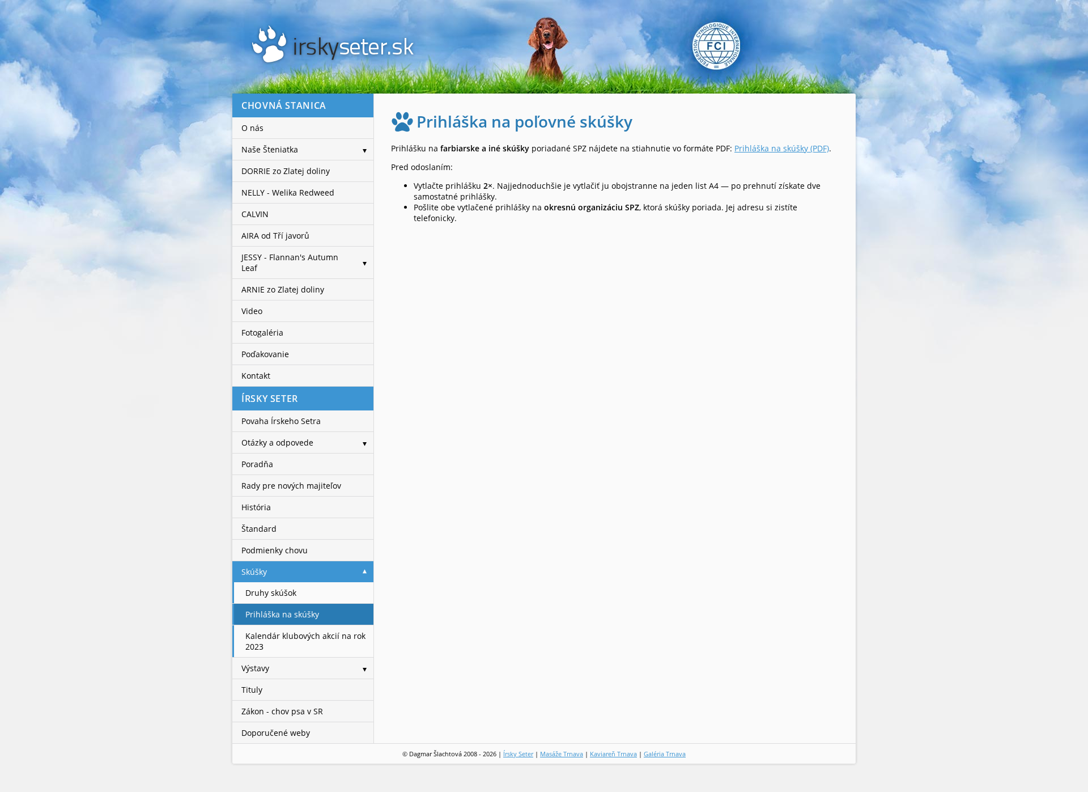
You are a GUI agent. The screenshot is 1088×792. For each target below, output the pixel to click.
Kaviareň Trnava (613, 753)
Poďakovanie (265, 354)
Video (251, 311)
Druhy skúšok (270, 592)
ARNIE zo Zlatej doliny (282, 289)
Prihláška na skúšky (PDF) (781, 148)
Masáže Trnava (561, 753)
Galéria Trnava (665, 753)
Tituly (251, 689)
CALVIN (255, 214)
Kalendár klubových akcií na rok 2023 (305, 641)
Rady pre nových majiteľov (291, 485)
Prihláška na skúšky (282, 614)
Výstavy (255, 668)
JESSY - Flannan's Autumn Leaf (289, 262)
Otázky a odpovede (277, 442)
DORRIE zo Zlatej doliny (285, 171)
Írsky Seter (518, 753)
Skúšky (254, 571)
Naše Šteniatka (269, 149)
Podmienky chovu (274, 550)
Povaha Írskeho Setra (281, 421)
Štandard (259, 528)
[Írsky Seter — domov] (332, 44)
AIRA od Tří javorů (275, 235)
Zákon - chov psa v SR (282, 711)
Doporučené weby (275, 732)
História (256, 507)
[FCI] (760, 48)
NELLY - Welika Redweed (287, 192)
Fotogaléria (262, 332)
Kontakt (255, 375)
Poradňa (257, 464)
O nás (252, 127)
